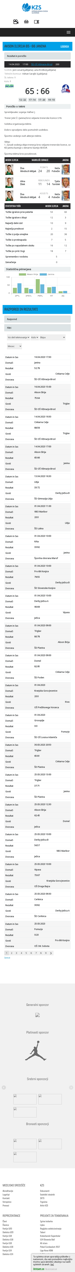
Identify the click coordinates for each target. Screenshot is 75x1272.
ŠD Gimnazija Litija (43, 498)
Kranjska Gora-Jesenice (45, 690)
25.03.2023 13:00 (42, 774)
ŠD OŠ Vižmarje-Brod (41, 64)
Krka (36, 541)
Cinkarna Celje (62, 373)
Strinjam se (38, 1268)
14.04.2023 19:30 (42, 416)
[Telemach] (37, 1018)
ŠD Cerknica (40, 916)
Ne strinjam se (51, 1269)
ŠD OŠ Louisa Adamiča (45, 737)
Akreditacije (8, 1191)
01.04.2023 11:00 (42, 506)
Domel (37, 660)
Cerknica (38, 899)
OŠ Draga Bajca (42, 886)
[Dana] (24, 1144)
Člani (5, 1221)
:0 (36, 517)
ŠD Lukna (38, 528)
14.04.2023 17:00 (42, 446)
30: (37, 905)
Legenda (65, 46)
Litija (36, 481)
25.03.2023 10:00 (42, 834)
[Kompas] (24, 1112)
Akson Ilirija (40, 392)
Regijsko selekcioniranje (50, 1229)
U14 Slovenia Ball (47, 1239)
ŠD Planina (39, 647)
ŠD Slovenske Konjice (44, 588)
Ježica (37, 617)
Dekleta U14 (8, 1254)
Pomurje (65, 731)
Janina (37, 362)
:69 (37, 606)
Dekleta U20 (8, 1232)
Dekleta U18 (8, 1239)
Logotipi (6, 1194)
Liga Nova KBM (46, 1250)
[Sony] (49, 1099)
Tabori (42, 1232)
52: (37, 368)
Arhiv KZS (44, 1205)
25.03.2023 (39, 923)
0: (36, 934)
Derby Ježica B (62, 493)
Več (52, 1264)
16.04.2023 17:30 (42, 357)
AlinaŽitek (22, 183)
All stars (43, 1243)
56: (37, 845)
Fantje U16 (7, 1243)
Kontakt (6, 1198)
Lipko (42, 1225)
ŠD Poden (39, 677)
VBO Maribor (40, 511)
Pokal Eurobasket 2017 (50, 1247)
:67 (37, 875)
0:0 (35, 725)
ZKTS (42, 1198)
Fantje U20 (7, 1229)
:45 (37, 815)
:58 (37, 427)
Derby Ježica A (41, 601)
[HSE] (49, 1144)
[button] (4, 1085)
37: (37, 785)
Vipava (66, 612)
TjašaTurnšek (56, 183)
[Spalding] (24, 1099)
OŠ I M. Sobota (41, 946)
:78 (37, 636)
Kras (67, 701)
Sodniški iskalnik (47, 1194)
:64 (37, 398)
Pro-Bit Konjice (41, 571)
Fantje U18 (7, 1236)
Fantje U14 (7, 1250)
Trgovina (43, 1202)
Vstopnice (7, 1202)
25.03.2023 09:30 (42, 893)
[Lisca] (24, 1157)
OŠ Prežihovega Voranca (46, 707)
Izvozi (7, 957)
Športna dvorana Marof (46, 558)
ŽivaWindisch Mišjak (28, 170)
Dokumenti (45, 1191)
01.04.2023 (39, 685)
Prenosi (6, 1205)
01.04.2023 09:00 (42, 625)
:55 (37, 576)
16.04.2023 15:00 (42, 386)
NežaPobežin (56, 170)
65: (37, 457)
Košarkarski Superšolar (50, 1236)
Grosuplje (39, 720)
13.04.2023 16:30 (42, 476)
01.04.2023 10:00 (42, 535)
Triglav (66, 403)
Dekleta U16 (8, 1247)
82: (37, 666)
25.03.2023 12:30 (42, 804)
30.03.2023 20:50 (42, 744)
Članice (6, 1225)
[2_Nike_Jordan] (36, 1051)
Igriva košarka (46, 1221)
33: (37, 487)
